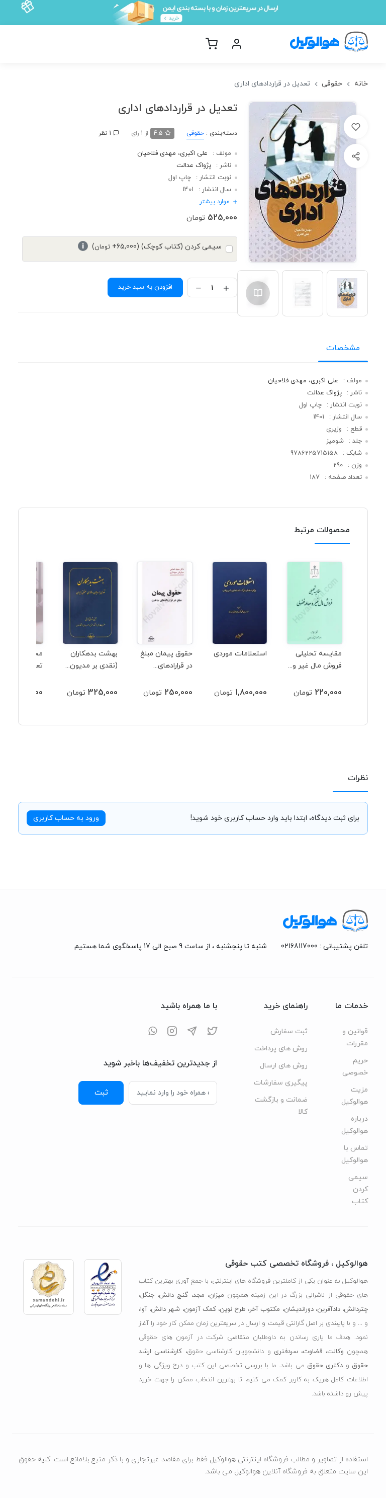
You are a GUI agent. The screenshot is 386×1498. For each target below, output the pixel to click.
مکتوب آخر (264, 1309)
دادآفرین (328, 1309)
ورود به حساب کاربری (66, 818)
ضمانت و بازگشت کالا (281, 1106)
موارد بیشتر (215, 202)
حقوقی (332, 84)
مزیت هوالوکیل (354, 1096)
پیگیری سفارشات (281, 1083)
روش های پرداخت (281, 1048)
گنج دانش (173, 1295)
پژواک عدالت (193, 165)
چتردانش (356, 1309)
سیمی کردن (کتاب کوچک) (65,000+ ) (152, 247)
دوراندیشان (299, 1309)
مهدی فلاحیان (156, 153)
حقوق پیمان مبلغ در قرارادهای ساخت (166, 660)
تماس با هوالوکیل (354, 1154)
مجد (199, 1295)
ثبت (101, 1092)
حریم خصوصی (355, 1066)
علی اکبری (194, 153)
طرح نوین (233, 1309)
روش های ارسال (284, 1065)
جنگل (147, 1295)
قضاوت (312, 1351)
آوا (143, 1309)
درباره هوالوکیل (354, 1125)
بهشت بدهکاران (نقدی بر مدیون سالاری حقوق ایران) (94, 660)
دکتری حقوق (325, 1365)
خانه (361, 84)
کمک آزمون (200, 1309)
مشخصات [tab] (343, 348)
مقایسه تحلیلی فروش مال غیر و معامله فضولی (317, 660)
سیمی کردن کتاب (358, 1189)
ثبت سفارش (289, 1031)
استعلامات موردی (240, 653)
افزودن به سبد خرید (145, 287)
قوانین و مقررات (355, 1037)
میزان (216, 1295)
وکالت (335, 1351)
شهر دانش (165, 1309)
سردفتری (286, 1351)
